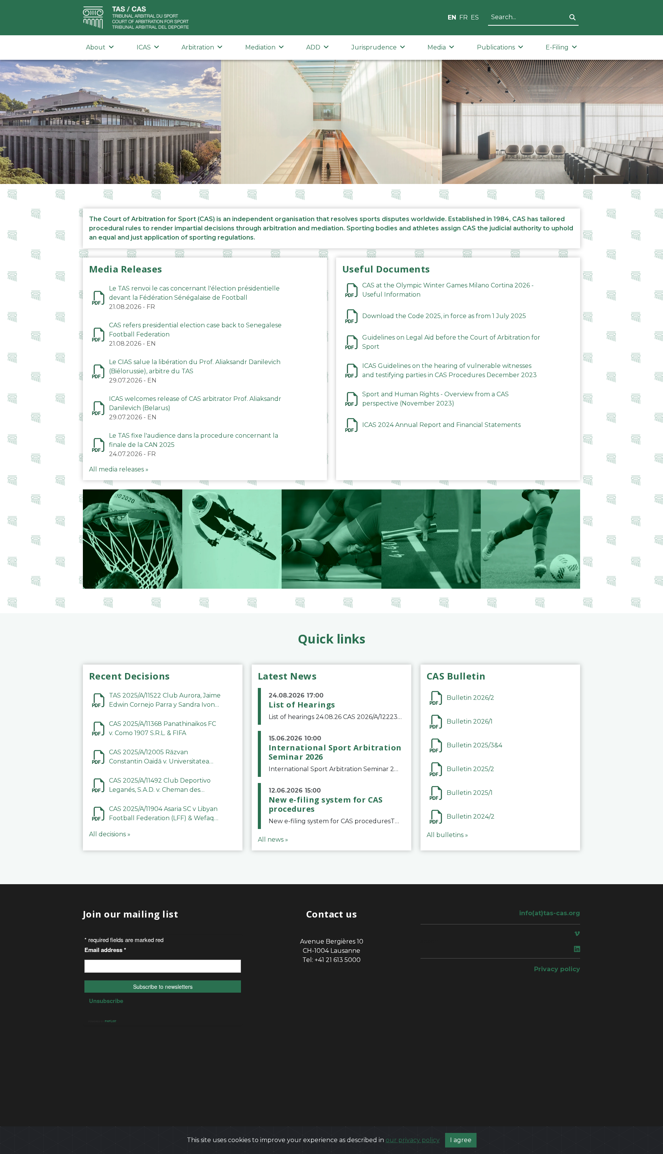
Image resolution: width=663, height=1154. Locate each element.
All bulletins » (447, 835)
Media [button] (436, 47)
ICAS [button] (144, 47)
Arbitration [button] (197, 47)
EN (452, 17)
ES (475, 17)
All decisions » (109, 834)
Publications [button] (496, 47)
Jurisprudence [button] (374, 47)
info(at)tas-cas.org (549, 913)
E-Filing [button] (557, 47)
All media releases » (118, 469)
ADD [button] (313, 47)
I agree (461, 1140)
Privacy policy (557, 969)
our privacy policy (413, 1140)
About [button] (96, 47)
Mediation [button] (260, 47)
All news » (273, 839)
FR (463, 17)
